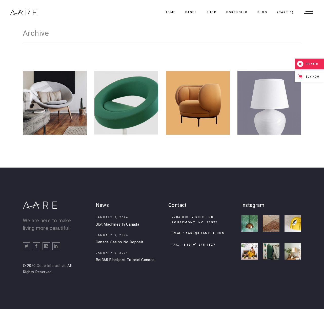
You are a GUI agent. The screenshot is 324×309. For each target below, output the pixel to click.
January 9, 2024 (112, 217)
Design (126, 113)
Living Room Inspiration (197, 99)
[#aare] (249, 223)
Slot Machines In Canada (117, 224)
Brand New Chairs (126, 99)
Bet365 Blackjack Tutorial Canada (125, 260)
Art (46, 113)
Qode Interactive (51, 265)
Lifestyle (58, 113)
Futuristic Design (269, 99)
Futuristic (197, 113)
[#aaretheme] (293, 223)
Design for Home (55, 99)
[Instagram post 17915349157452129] (293, 251)
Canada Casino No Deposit (119, 242)
